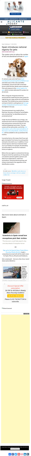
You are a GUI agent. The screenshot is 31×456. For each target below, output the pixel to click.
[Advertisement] (15, 379)
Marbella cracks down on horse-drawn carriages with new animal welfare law (14, 173)
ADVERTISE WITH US (14, 19)
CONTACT (6, 19)
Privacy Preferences (15, 448)
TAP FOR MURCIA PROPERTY (15, 38)
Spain (26, 56)
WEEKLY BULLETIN (23, 19)
